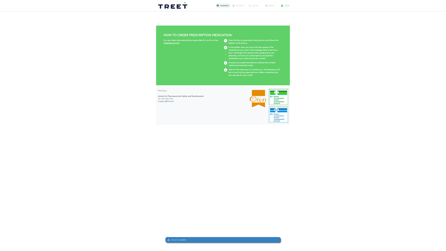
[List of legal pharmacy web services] (278, 97)
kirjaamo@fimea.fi (166, 101)
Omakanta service (171, 43)
